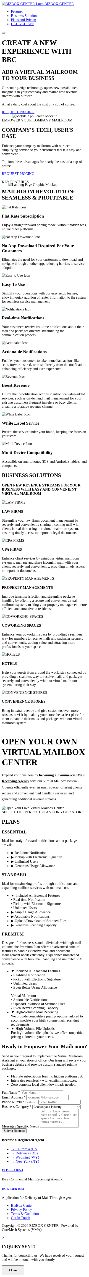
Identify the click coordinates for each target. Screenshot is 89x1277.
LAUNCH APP (22, 24)
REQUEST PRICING (18, 112)
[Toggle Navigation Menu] (3, 33)
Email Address (14, 1097)
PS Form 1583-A (12, 1170)
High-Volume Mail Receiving (34, 1012)
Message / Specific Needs (20, 1126)
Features (17, 11)
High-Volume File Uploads (33, 1028)
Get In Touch (20, 1218)
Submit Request (14, 1130)
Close (13, 1270)
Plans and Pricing (23, 20)
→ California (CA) (24, 1149)
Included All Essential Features (35, 895)
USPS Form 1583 (13, 1188)
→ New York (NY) (25, 1161)
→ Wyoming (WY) (25, 1157)
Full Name (11, 1092)
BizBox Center (22, 1205)
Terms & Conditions (25, 1214)
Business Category (16, 1107)
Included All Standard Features (35, 971)
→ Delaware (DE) (24, 1153)
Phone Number (19, 1102)
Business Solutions (24, 16)
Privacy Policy (21, 1209)
